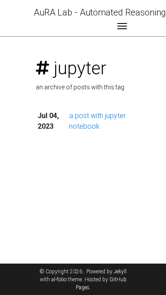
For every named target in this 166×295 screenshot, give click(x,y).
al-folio (58, 279)
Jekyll (120, 271)
